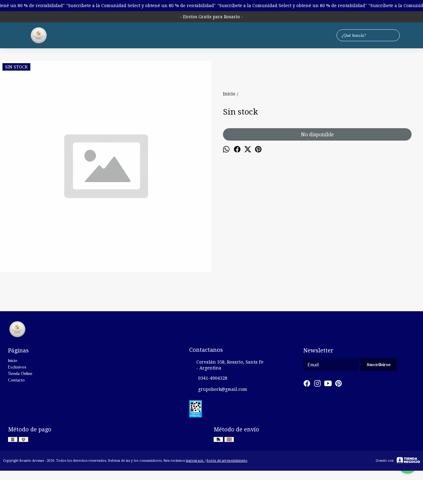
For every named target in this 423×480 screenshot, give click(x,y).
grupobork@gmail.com (222, 389)
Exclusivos (17, 366)
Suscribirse (378, 364)
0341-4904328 (212, 378)
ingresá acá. (195, 460)
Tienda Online (20, 373)
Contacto (16, 379)
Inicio (12, 360)
